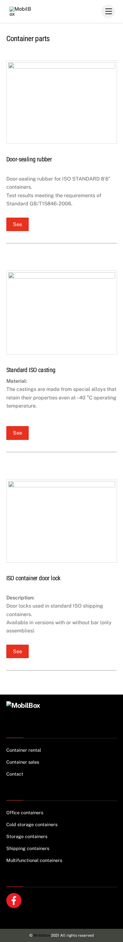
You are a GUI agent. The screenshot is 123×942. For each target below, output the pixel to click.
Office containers (24, 812)
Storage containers (26, 836)
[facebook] (15, 900)
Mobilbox (41, 935)
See (17, 224)
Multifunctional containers (34, 860)
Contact (14, 774)
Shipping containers (27, 848)
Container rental (23, 750)
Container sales (22, 762)
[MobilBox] (23, 705)
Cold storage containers (31, 824)
